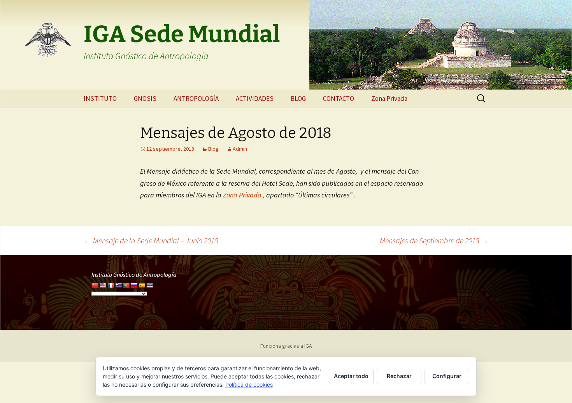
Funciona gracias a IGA (286, 345)
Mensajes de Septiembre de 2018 (434, 240)
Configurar (446, 376)
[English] (102, 285)
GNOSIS (145, 98)
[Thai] (149, 285)
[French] (110, 285)
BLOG (298, 98)
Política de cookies (249, 384)
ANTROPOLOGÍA (196, 98)
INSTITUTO (100, 98)
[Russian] (133, 285)
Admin (240, 148)
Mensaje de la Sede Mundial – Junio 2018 (151, 240)
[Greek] (118, 285)
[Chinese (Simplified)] (94, 285)
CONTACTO (338, 98)
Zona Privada (389, 98)
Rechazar (399, 376)
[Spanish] (141, 285)
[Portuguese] (126, 285)
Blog (213, 148)
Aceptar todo (351, 376)
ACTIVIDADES (255, 98)
